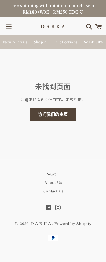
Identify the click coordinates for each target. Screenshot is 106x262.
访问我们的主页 (53, 114)
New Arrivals (15, 41)
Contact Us (53, 190)
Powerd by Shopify (72, 223)
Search (53, 173)
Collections (66, 41)
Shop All (42, 41)
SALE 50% (93, 41)
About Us (53, 182)
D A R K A (53, 26)
